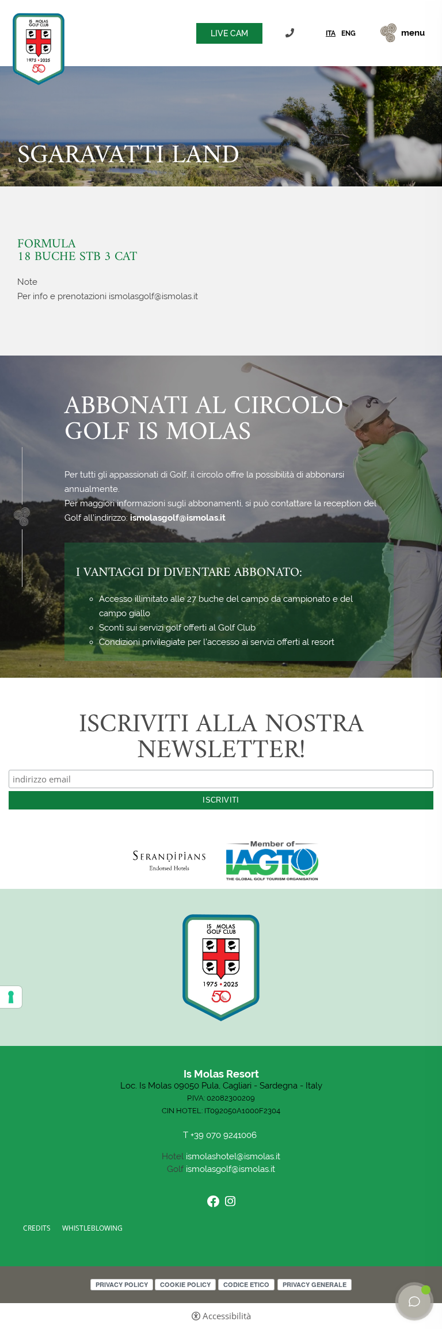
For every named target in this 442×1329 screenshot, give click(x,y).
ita (331, 33)
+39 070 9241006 (291, 33)
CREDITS (37, 1228)
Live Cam (229, 33)
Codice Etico (246, 1284)
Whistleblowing (92, 1228)
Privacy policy (122, 1284)
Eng (348, 33)
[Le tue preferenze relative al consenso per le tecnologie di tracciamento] (11, 997)
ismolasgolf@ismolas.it (178, 518)
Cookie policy (185, 1284)
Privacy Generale (314, 1284)
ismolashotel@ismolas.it (233, 1156)
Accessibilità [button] (227, 1316)
